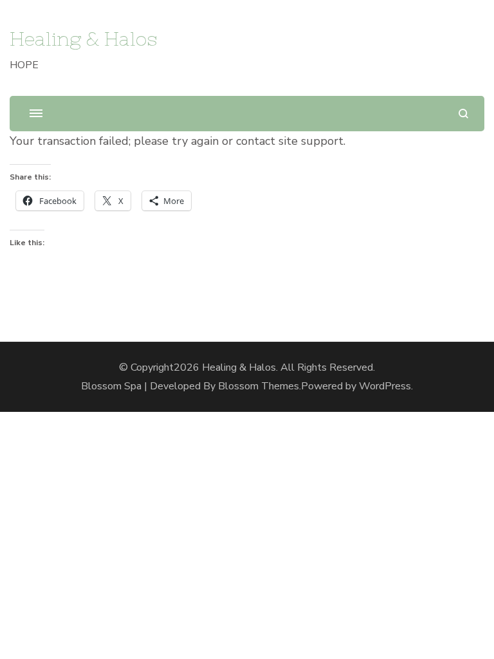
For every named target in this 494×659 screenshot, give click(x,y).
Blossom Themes (258, 386)
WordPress (385, 386)
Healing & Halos (84, 39)
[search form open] (463, 113)
